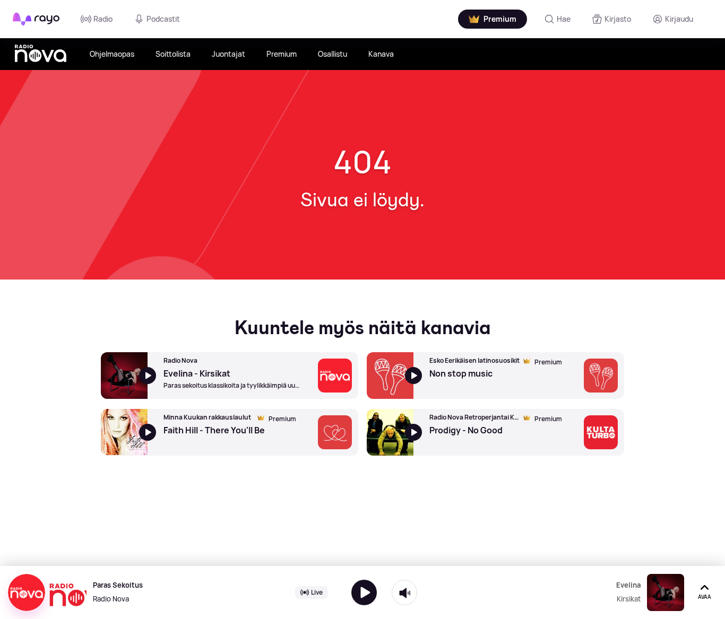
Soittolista (173, 54)
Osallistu (332, 54)
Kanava (381, 54)
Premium (281, 54)
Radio (103, 19)
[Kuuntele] (364, 592)
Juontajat (228, 54)
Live (317, 592)
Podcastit (163, 19)
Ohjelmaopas (112, 54)
